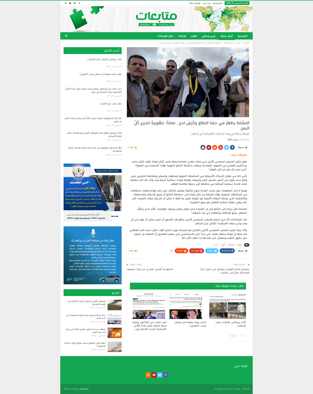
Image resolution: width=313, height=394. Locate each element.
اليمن (223, 244)
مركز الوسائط (165, 36)
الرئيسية (217, 3)
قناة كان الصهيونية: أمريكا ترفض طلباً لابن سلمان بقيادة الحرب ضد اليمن (93, 120)
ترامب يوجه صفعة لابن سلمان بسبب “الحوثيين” (100, 74)
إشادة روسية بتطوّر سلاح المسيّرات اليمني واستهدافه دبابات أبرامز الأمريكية (94, 134)
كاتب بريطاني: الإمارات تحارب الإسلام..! (104, 59)
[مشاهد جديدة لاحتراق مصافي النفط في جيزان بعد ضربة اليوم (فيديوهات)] (115, 333)
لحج (216, 244)
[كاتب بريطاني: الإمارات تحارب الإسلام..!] (227, 306)
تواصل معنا (195, 3)
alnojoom (84, 389)
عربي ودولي (209, 36)
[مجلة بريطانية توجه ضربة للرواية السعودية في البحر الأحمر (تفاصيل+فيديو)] (115, 319)
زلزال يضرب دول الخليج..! (111, 104)
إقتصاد (182, 36)
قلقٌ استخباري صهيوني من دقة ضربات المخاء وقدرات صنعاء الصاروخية (95, 149)
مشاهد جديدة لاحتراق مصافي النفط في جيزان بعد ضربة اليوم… (85, 330)
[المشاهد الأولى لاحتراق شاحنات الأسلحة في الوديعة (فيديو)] (115, 305)
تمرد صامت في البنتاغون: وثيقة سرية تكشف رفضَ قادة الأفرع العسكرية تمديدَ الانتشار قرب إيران (94, 90)
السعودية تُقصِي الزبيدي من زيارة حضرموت (150, 269)
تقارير (194, 36)
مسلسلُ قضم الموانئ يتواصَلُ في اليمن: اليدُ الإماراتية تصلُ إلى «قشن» (224, 271)
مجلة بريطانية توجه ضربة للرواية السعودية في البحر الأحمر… (85, 316)
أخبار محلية (226, 36)
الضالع (240, 244)
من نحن (207, 3)
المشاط (231, 244)
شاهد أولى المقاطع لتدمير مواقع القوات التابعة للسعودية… (84, 344)
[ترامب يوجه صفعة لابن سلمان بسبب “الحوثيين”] (188, 306)
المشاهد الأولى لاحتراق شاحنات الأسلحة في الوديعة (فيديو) (86, 302)
